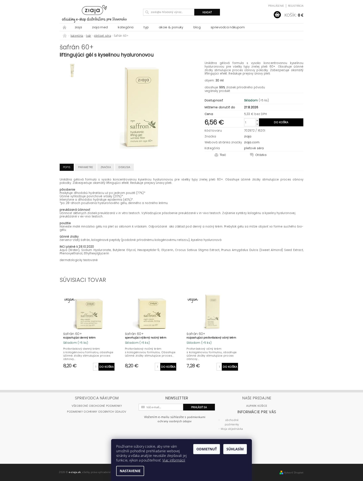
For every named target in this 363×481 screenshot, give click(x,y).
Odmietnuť (206, 449)
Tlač (223, 155)
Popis (67, 167)
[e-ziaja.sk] (100, 13)
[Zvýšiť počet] (257, 120)
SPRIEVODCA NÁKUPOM (228, 27)
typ (146, 27)
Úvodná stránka (65, 27)
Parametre (85, 167)
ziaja (78, 27)
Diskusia (124, 167)
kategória (125, 27)
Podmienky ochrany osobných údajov (96, 412)
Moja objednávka (232, 429)
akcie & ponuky (171, 27)
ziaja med (100, 27)
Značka (106, 167)
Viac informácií (173, 460)
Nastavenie (130, 471)
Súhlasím (235, 449)
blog (197, 27)
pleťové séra (254, 148)
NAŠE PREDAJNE (256, 398)
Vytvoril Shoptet (293, 472)
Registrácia (296, 6)
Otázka (260, 155)
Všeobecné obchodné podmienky (97, 406)
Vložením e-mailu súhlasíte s (174, 419)
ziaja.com (251, 142)
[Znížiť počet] (257, 124)
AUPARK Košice (256, 406)
